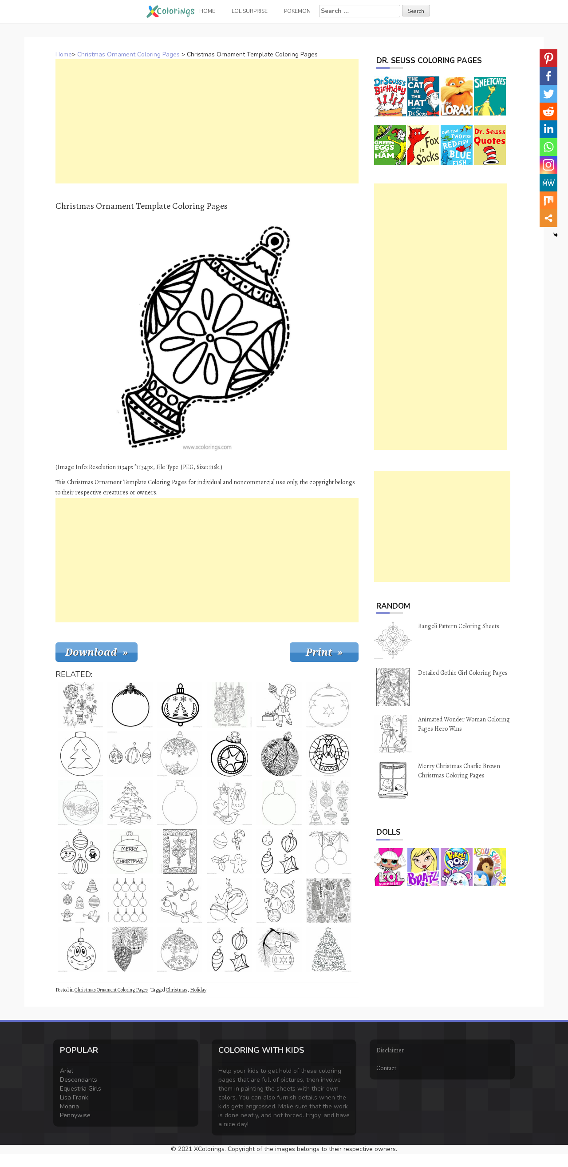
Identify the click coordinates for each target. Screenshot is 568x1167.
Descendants (78, 1079)
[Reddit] (548, 111)
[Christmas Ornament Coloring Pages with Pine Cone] (130, 705)
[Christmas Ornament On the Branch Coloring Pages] (279, 949)
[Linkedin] (548, 129)
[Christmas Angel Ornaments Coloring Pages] (328, 753)
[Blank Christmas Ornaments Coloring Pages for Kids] (328, 851)
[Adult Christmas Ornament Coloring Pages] (279, 753)
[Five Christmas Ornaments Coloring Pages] (279, 900)
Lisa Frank (74, 1097)
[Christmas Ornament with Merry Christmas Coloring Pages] (130, 851)
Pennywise (75, 1115)
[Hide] (555, 235)
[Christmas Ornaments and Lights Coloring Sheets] (179, 900)
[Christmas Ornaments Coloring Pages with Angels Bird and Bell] (80, 900)
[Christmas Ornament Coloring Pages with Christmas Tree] (80, 753)
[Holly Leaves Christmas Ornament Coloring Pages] (80, 802)
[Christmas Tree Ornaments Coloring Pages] (130, 802)
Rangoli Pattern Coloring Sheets (458, 626)
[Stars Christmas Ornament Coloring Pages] (328, 705)
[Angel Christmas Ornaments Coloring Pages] (229, 802)
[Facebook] (548, 76)
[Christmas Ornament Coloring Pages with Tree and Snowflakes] (179, 705)
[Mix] (548, 200)
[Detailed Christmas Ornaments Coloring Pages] (130, 949)
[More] (548, 218)
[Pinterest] (548, 58)
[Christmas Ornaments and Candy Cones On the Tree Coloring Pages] (328, 949)
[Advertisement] (207, 121)
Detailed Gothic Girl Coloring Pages (463, 673)
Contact (386, 1068)
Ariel (66, 1071)
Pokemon (297, 11)
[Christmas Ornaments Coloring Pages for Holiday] (229, 753)
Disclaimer (390, 1050)
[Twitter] (548, 94)
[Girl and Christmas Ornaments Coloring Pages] (279, 705)
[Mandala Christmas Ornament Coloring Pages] (179, 949)
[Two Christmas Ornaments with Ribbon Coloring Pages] (229, 900)
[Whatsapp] (548, 147)
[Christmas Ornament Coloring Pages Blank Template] (279, 802)
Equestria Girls (80, 1088)
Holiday (198, 989)
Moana (69, 1106)
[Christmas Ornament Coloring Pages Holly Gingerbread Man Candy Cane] (229, 851)
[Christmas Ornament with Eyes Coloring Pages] (80, 949)
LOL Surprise (250, 11)
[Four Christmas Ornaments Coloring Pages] (279, 851)
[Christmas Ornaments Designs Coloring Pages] (328, 802)
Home (63, 54)
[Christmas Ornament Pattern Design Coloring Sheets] (179, 851)
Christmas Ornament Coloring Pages (128, 54)
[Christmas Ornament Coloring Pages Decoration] (179, 753)
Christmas (176, 989)
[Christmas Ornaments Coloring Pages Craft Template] (130, 900)
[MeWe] (548, 182)
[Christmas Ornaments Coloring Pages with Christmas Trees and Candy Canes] (328, 900)
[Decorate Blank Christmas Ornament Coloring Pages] (179, 802)
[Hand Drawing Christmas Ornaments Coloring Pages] (130, 753)
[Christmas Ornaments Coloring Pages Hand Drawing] (229, 705)
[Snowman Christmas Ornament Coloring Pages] (80, 851)
